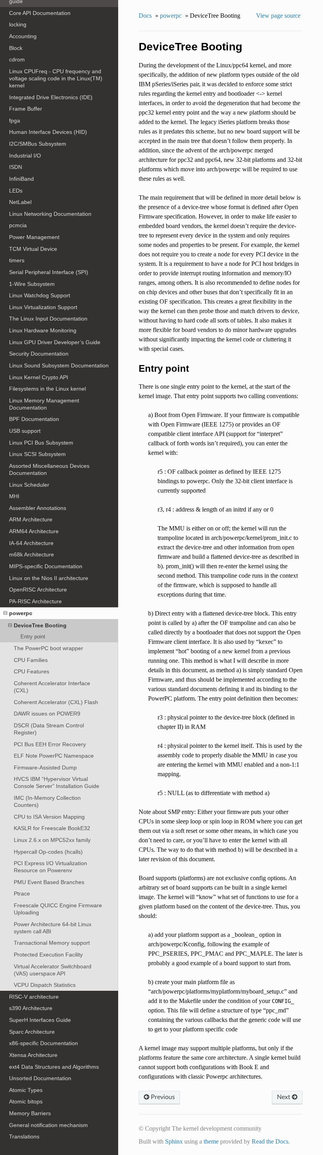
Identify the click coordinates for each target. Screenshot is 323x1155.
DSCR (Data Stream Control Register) (49, 729)
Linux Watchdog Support (39, 295)
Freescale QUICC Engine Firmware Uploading (58, 909)
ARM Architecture (30, 519)
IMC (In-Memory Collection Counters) (47, 801)
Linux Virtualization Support (43, 307)
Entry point (32, 637)
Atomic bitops (26, 1101)
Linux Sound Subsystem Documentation (59, 365)
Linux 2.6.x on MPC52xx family (52, 840)
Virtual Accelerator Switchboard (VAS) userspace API (52, 970)
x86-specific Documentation (43, 1043)
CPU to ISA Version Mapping (49, 817)
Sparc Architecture (32, 1032)
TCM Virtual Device (33, 249)
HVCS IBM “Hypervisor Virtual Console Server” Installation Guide (56, 782)
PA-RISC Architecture (35, 601)
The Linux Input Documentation (48, 318)
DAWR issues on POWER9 (47, 713)
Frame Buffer (25, 109)
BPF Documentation (34, 419)
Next (284, 1097)
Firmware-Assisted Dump (45, 767)
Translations (24, 1136)
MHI (14, 496)
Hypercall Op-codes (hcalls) (48, 852)
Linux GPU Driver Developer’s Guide (54, 342)
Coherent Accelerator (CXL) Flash (56, 702)
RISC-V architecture (34, 997)
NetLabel (20, 202)
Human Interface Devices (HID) (48, 132)
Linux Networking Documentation (50, 214)
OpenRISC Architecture (38, 589)
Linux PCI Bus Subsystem (41, 442)
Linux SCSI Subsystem (37, 454)
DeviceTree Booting (40, 625)
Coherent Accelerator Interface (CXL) (52, 686)
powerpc (20, 613)
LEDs (15, 190)
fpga (14, 120)
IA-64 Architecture (31, 543)
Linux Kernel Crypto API (38, 377)
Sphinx (174, 1141)
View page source (278, 15)
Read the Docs (270, 1141)
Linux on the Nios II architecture (48, 578)
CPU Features (31, 671)
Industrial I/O (25, 155)
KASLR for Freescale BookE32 (52, 828)
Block (15, 48)
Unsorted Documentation (40, 1078)
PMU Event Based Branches (49, 882)
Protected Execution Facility (48, 954)
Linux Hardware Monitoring (42, 330)
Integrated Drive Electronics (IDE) (51, 97)
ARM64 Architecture (34, 531)
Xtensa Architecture (33, 1055)
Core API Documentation (40, 13)
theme (211, 1141)
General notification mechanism (48, 1125)
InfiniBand (21, 179)
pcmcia (18, 225)
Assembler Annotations (37, 508)
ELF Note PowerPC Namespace (54, 756)
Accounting (23, 36)
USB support (25, 431)
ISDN (15, 167)
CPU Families (31, 660)
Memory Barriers (30, 1113)
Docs (145, 15)
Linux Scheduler (29, 485)
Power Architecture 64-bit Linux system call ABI (52, 927)
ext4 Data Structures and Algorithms (54, 1067)
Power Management (34, 237)
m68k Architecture (31, 554)
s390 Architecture (30, 1008)
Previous (162, 1097)
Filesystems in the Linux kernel (47, 389)
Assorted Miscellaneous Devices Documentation (49, 469)
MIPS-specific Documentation (45, 566)
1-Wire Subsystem (32, 284)
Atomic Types (26, 1090)
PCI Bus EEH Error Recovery (50, 744)
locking (17, 24)
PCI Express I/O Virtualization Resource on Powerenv (50, 866)
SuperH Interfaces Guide (40, 1020)
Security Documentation (39, 353)
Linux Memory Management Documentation (44, 404)
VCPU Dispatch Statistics (45, 985)
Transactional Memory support (52, 943)
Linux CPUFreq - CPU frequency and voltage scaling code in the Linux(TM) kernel (55, 78)
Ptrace (22, 893)
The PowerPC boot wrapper (48, 648)
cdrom (17, 59)
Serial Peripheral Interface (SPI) (48, 272)
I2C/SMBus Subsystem (37, 144)
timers (16, 260)
